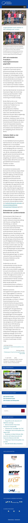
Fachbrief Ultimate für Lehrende (13, 203)
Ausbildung (11, 359)
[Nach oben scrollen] (25, 520)
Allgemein (5, 359)
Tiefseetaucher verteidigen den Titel (14, 428)
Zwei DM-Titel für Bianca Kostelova (14, 443)
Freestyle (20, 359)
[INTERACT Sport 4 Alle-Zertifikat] (8, 511)
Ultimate (5, 362)
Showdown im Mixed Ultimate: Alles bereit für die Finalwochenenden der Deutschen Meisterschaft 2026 (13, 436)
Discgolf (16, 359)
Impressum (17, 519)
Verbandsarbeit (15, 362)
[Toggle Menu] (24, 7)
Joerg (15, 357)
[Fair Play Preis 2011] (19, 511)
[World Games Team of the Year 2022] (14, 511)
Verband (10, 362)
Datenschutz (11, 519)
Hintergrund (6, 361)
